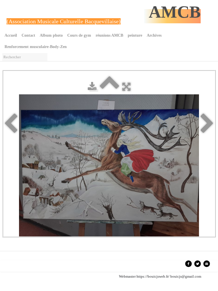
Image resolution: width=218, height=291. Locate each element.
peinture (135, 35)
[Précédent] (10, 124)
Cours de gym (79, 35)
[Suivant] (207, 124)
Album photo (51, 35)
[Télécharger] (92, 86)
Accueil (11, 35)
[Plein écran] (126, 86)
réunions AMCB (109, 35)
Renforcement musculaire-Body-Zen (36, 47)
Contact (28, 35)
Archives (154, 35)
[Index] (109, 86)
